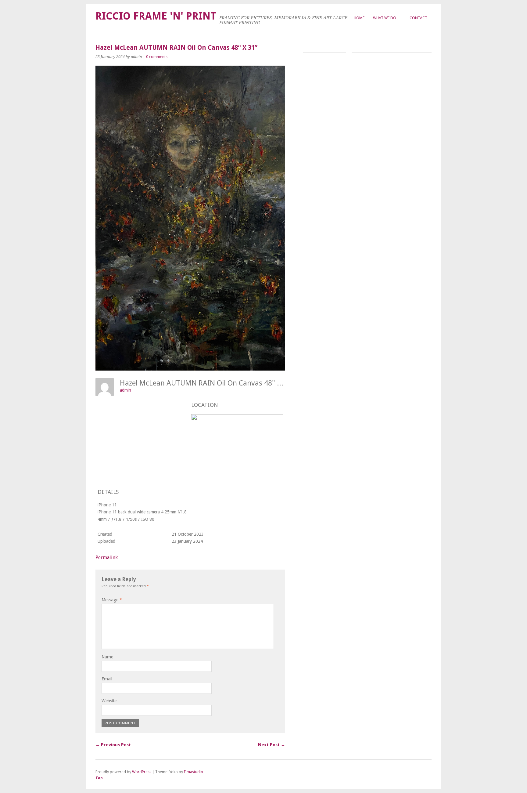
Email (107, 678)
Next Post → (271, 744)
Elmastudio (193, 771)
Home (359, 18)
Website (109, 700)
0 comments (156, 56)
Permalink (106, 557)
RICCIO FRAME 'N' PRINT (155, 16)
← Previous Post (113, 744)
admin (125, 390)
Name (107, 656)
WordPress (141, 771)
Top (99, 778)
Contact (418, 18)
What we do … (387, 18)
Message (112, 599)
